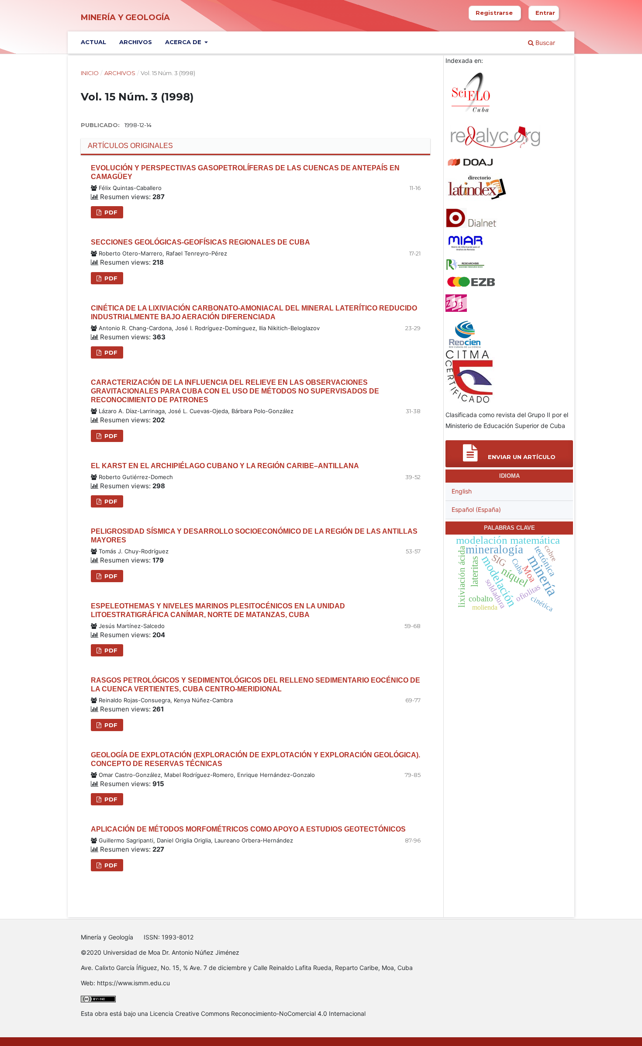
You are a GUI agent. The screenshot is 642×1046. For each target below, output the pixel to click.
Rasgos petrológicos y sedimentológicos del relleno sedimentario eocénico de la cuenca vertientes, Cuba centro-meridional (255, 685)
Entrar (545, 12)
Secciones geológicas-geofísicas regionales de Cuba (200, 242)
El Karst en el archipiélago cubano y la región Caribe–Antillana (225, 465)
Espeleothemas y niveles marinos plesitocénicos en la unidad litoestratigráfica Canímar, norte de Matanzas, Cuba (218, 610)
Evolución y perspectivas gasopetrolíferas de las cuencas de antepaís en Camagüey (245, 172)
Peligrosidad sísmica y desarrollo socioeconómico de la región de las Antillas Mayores (254, 536)
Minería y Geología (125, 17)
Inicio (90, 72)
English (462, 491)
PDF (110, 212)
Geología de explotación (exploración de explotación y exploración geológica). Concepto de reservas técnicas (255, 759)
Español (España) (476, 509)
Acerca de (184, 41)
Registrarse (494, 12)
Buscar (544, 42)
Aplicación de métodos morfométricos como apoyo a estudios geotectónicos (248, 829)
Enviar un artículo (521, 456)
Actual (93, 41)
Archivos (135, 41)
